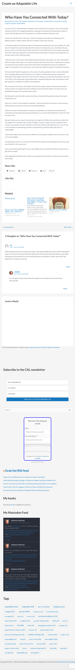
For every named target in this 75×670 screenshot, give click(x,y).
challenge (59, 607)
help (65, 621)
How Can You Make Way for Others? (14, 210)
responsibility (10, 639)
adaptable (28, 607)
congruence (38, 612)
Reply (68, 267)
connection (57, 21)
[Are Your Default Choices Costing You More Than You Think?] (38, 207)
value (63, 648)
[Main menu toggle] (71, 3)
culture (20, 616)
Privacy (42, 462)
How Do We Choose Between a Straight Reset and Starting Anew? (26, 490)
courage (9, 616)
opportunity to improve (15, 630)
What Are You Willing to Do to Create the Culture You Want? (24, 477)
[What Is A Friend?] (59, 203)
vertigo (9, 653)
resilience (65, 634)
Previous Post (7, 227)
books (12, 505)
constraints (52, 612)
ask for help (43, 607)
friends (64, 21)
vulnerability (20, 23)
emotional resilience (48, 616)
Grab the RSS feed (17, 470)
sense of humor (26, 644)
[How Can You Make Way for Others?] (15, 203)
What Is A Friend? (58, 209)
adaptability (11, 607)
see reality (51, 639)
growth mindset (41, 621)
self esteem (10, 644)
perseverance (46, 630)
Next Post (68, 227)
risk (22, 639)
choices (24, 612)
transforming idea (38, 648)
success (41, 644)
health (55, 621)
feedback (25, 621)
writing (35, 653)
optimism (32, 630)
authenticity (48, 21)
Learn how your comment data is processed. (44, 347)
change (10, 612)
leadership (9, 625)
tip (24, 648)
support (53, 644)
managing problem (47, 625)
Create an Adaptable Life (19, 3)
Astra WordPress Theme (66, 662)
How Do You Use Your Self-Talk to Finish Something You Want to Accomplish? (30, 484)
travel (53, 648)
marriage (63, 625)
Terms (36, 462)
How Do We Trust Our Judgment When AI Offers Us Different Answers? (28, 487)
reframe (52, 635)
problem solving (36, 635)
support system (10, 23)
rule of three (35, 639)
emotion (31, 616)
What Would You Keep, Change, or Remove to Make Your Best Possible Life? (29, 480)
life (20, 625)
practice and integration (15, 635)
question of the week (35, 21)
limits (30, 625)
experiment (11, 621)
